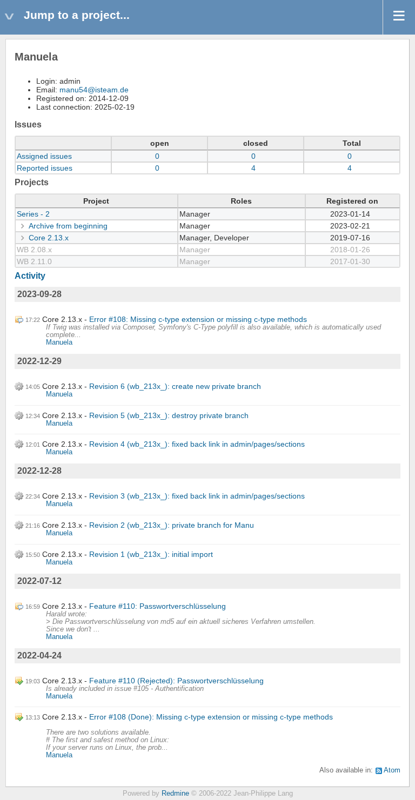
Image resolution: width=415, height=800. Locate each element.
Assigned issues (44, 156)
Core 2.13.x (49, 237)
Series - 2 (33, 214)
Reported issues (44, 168)
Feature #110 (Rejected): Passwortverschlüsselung (176, 680)
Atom (392, 770)
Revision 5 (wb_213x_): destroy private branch (169, 415)
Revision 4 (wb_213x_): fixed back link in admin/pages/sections (197, 444)
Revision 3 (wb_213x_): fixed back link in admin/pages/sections (197, 496)
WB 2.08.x (34, 249)
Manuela (59, 342)
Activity (30, 275)
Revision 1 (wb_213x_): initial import (151, 554)
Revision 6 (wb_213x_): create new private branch (175, 386)
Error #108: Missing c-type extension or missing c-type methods (198, 319)
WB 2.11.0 (34, 261)
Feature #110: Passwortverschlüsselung (157, 606)
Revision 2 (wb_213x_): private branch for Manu (171, 525)
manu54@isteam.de (94, 89)
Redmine (175, 793)
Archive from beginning (68, 225)
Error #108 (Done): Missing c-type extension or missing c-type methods (211, 716)
